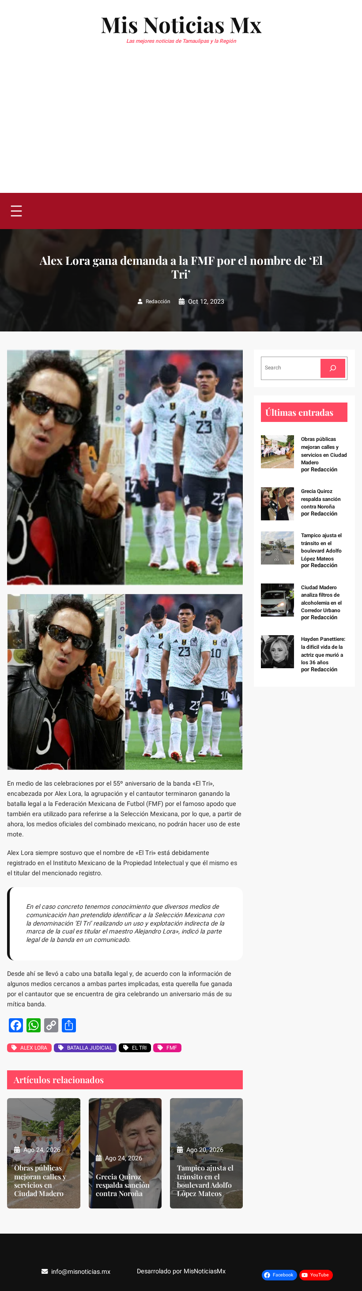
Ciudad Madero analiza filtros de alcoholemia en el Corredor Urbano (321, 599)
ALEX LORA (33, 1048)
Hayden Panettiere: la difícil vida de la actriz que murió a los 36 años (323, 650)
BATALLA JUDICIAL (89, 1048)
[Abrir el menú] (16, 211)
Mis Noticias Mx (181, 24)
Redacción (158, 301)
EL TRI (139, 1048)
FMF (171, 1048)
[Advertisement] (181, 126)
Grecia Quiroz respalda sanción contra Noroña (123, 1184)
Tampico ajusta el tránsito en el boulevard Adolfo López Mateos (205, 1180)
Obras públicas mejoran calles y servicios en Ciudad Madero (40, 1180)
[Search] (333, 368)
